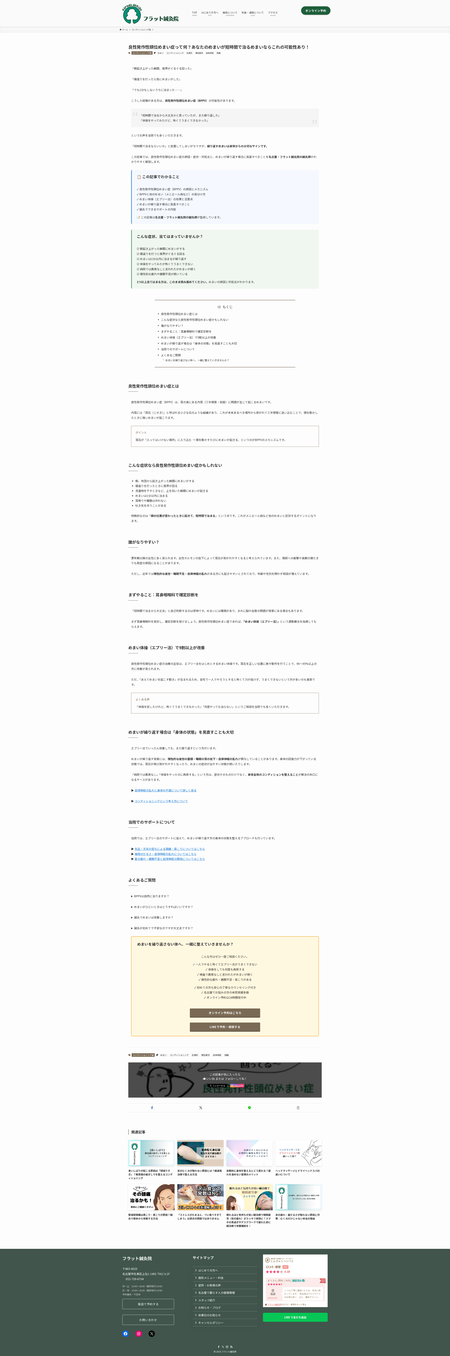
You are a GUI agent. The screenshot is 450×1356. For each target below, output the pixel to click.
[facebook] (218, 1346)
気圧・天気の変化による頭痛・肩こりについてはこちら (170, 849)
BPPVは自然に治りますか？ (151, 896)
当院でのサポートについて (178, 349)
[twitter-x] (222, 1346)
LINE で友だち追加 (295, 1317)
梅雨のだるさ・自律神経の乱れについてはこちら (166, 854)
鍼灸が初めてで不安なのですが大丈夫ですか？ (163, 928)
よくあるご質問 (171, 355)
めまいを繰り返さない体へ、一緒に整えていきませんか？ (197, 360)
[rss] (231, 1346)
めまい (160, 52)
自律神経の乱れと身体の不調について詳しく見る (166, 790)
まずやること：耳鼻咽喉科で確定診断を (186, 331)
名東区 (189, 52)
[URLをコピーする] (298, 1108)
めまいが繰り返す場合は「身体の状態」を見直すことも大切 (199, 343)
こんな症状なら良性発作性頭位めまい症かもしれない (195, 319)
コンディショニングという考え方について (161, 801)
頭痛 (218, 52)
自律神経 (210, 52)
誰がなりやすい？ (172, 325)
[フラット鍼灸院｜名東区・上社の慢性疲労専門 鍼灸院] (151, 13)
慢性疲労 (199, 52)
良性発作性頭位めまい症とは (179, 314)
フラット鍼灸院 (274, 1304)
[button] (152, 1108)
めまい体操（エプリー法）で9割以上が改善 (188, 337)
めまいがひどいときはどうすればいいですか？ (163, 907)
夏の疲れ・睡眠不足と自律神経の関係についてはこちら (170, 859)
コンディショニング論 (142, 52)
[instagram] (227, 1346)
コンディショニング (175, 52)
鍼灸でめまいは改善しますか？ (153, 917)
